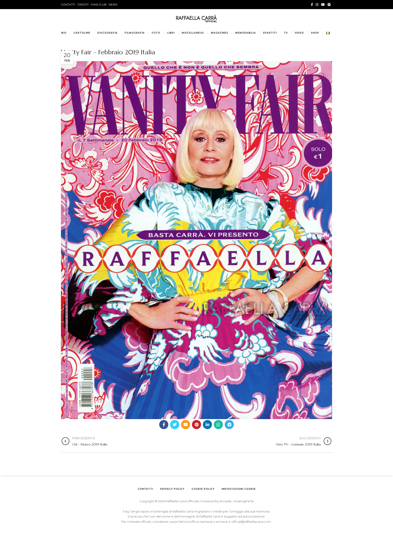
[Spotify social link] (329, 5)
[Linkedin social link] (207, 424)
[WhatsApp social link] (218, 424)
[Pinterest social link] (196, 424)
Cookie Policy (202, 489)
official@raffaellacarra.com (251, 521)
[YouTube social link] (323, 5)
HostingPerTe (244, 501)
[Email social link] (185, 424)
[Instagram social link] (317, 5)
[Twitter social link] (174, 424)
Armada (225, 501)
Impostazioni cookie (239, 489)
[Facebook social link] (312, 5)
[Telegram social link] (229, 424)
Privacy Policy (172, 489)
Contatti (145, 489)
